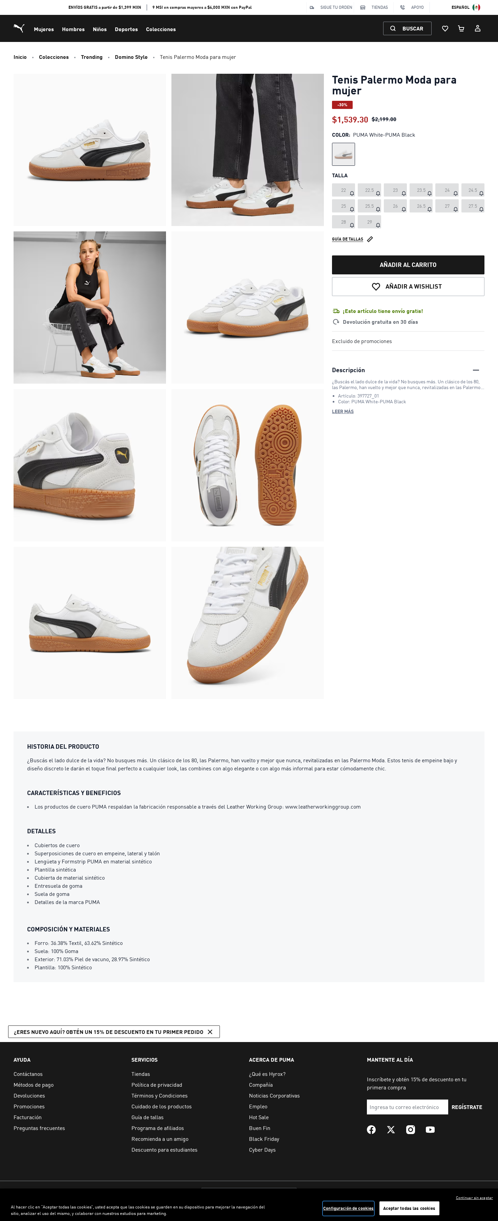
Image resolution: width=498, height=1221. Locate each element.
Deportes (126, 29)
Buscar (412, 28)
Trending (92, 56)
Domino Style (131, 56)
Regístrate (467, 1107)
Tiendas (380, 7)
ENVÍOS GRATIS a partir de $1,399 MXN (104, 7)
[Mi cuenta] (477, 28)
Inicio (20, 56)
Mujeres (44, 29)
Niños (100, 29)
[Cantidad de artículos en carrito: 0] (461, 28)
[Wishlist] (445, 28)
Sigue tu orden (336, 7)
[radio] (343, 154)
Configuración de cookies (348, 1208)
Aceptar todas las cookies (409, 1208)
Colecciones (161, 29)
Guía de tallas (347, 239)
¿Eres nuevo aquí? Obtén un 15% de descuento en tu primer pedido (108, 1031)
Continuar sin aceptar (474, 1197)
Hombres (73, 29)
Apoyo (417, 7)
